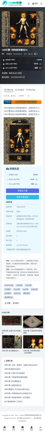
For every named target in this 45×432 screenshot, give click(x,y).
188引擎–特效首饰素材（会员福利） (18, 397)
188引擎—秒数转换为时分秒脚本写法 (18, 393)
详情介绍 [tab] (9, 90)
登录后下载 (22, 191)
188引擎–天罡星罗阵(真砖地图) (15, 377)
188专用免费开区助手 (12, 369)
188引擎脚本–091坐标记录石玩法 (16, 389)
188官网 (19, 285)
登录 (36, 3)
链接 (17, 303)
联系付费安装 (22, 197)
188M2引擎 (9, 285)
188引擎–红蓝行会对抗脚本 (14, 373)
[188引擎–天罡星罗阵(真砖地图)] (33, 321)
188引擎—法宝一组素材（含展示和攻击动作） (21, 365)
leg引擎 (25, 289)
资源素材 (9, 54)
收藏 (8, 303)
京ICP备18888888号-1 (24, 418)
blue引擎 (17, 289)
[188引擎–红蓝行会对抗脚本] (12, 320)
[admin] (3, 54)
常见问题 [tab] (31, 90)
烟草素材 (26, 293)
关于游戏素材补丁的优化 (13, 401)
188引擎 (28, 285)
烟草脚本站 (8, 297)
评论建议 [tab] (21, 90)
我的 (31, 430)
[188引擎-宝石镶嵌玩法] (12, 342)
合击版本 (8, 293)
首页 (14, 96)
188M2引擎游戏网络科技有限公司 (30, 415)
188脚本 (8, 289)
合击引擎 (34, 289)
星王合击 (17, 293)
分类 (13, 430)
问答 (22, 430)
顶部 (40, 430)
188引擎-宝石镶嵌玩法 (10, 351)
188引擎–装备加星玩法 (12, 385)
